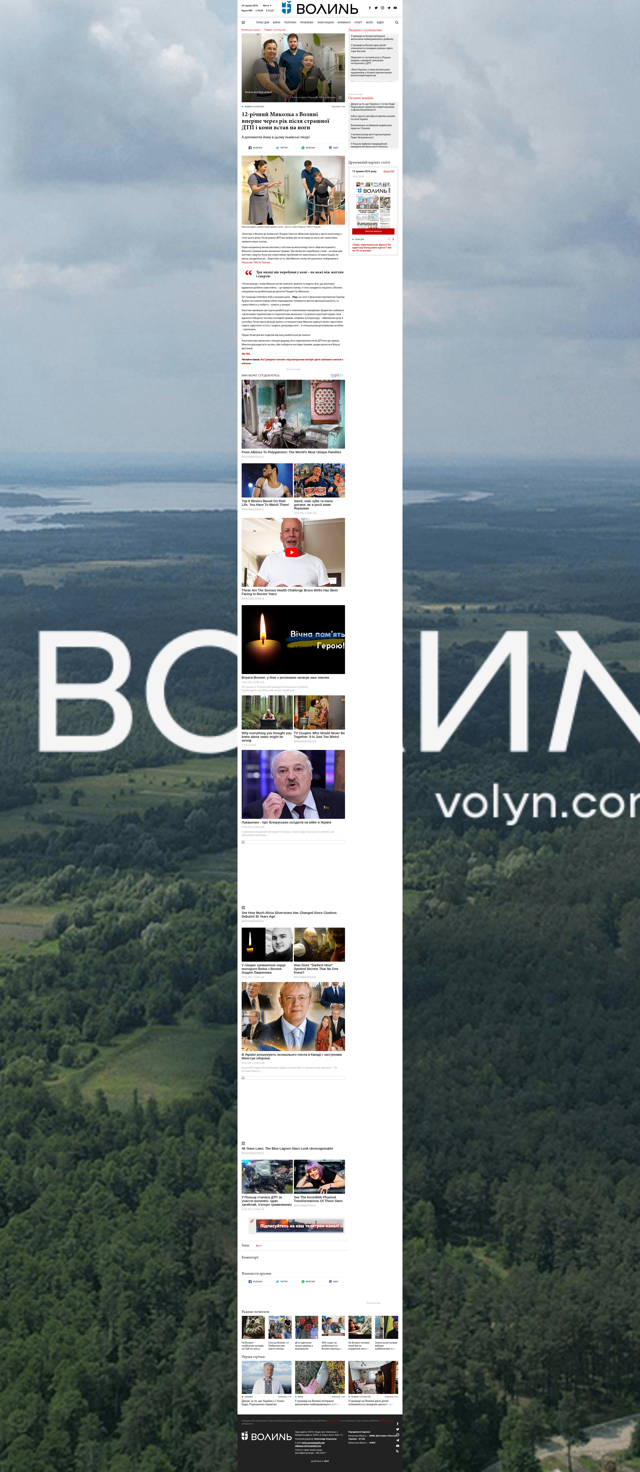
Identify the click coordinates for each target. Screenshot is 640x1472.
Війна (276, 22)
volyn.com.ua (334, 1421)
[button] (267, 6)
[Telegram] (388, 9)
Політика (290, 22)
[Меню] (243, 23)
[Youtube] (395, 9)
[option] (373, 245)
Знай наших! (325, 22)
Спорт (358, 22)
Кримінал (344, 22)
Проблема (307, 22)
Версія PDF (389, 171)
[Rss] (397, 1451)
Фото (369, 22)
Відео (380, 22)
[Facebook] (370, 9)
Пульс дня (262, 22)
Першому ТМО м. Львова (256, 262)
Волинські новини (251, 30)
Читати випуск (373, 231)
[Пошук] (397, 22)
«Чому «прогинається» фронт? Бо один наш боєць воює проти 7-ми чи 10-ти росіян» (371, 248)
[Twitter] (376, 9)
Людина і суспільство (275, 30)
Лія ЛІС (246, 354)
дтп (259, 1245)
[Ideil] (320, 1461)
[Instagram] (382, 9)
